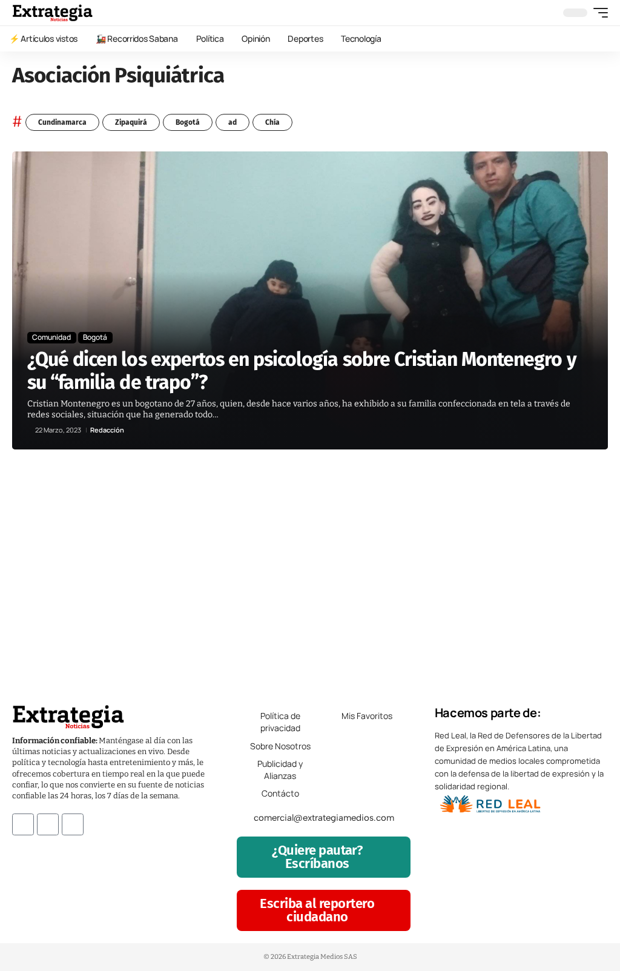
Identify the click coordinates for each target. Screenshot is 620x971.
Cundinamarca (62, 122)
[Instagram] (48, 824)
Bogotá (188, 122)
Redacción (107, 429)
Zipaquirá (131, 122)
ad (232, 122)
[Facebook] (23, 824)
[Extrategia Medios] (52, 13)
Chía (272, 122)
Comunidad (51, 337)
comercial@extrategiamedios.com (324, 817)
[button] (597, 13)
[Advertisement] (310, 570)
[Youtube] (73, 824)
